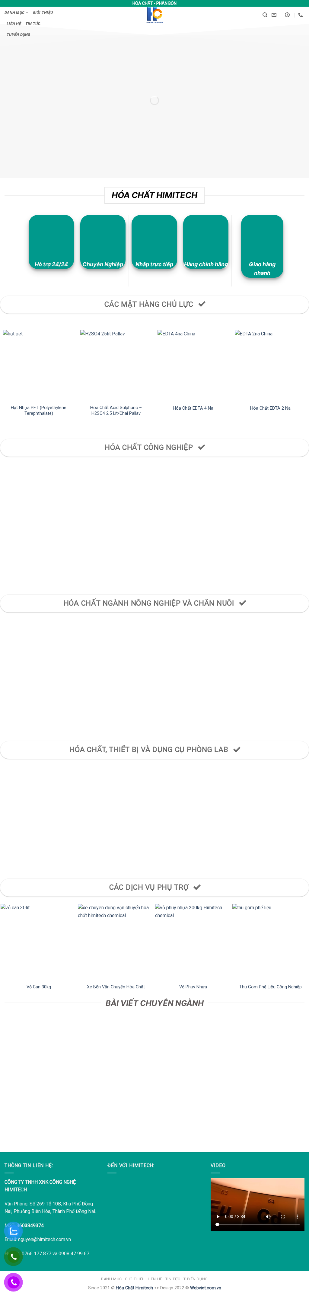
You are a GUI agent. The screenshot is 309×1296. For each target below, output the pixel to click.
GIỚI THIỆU (43, 12)
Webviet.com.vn (205, 1288)
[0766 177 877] (301, 15)
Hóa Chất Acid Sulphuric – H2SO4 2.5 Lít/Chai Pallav (116, 410)
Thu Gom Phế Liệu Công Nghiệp (270, 987)
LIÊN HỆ (14, 23)
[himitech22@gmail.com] (275, 15)
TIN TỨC (33, 23)
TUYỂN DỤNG (18, 34)
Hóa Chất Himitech (134, 1288)
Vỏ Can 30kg (39, 987)
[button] (265, 15)
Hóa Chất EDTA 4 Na (193, 408)
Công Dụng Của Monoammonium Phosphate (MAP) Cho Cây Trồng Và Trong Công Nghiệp (193, 1087)
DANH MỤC (14, 12)
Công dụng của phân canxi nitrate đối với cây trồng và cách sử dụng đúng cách (38, 1083)
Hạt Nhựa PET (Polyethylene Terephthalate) (38, 410)
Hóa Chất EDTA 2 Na (270, 408)
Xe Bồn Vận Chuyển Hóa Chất (116, 987)
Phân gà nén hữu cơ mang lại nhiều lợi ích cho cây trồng (116, 1080)
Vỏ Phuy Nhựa (193, 987)
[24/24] (288, 15)
